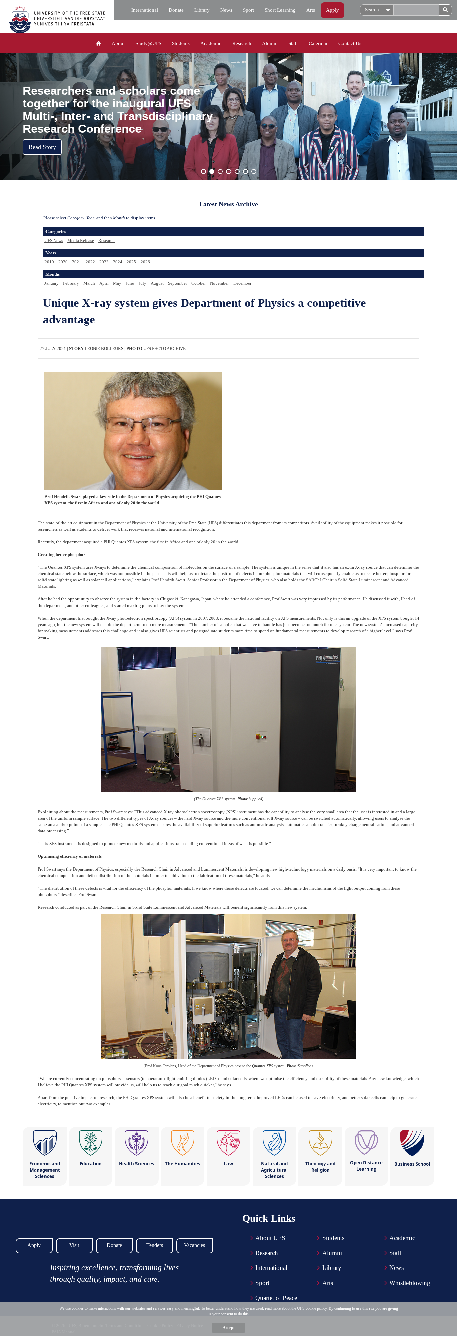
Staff (293, 43)
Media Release (80, 240)
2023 (104, 261)
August (157, 283)
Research (241, 43)
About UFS (270, 1237)
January (51, 283)
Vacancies (194, 1245)
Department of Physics (126, 522)
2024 (117, 261)
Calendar (318, 43)
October (198, 283)
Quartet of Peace (276, 1297)
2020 (63, 261)
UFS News (53, 240)
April (104, 283)
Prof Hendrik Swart (168, 579)
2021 (76, 261)
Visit (74, 1245)
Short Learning (280, 10)
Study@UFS (148, 43)
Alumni (270, 43)
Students (181, 43)
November (219, 283)
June (130, 283)
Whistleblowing (409, 1282)
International (144, 10)
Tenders (154, 1245)
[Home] (98, 44)
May (117, 283)
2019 (49, 261)
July (142, 283)
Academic (210, 43)
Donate (176, 10)
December (242, 283)
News (226, 10)
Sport (248, 10)
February (71, 283)
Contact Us (349, 43)
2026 (145, 261)
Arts (310, 10)
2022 (90, 261)
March (89, 283)
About (118, 43)
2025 (131, 261)
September (177, 283)
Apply (332, 10)
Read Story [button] (42, 147)
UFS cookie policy (312, 1308)
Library (202, 10)
